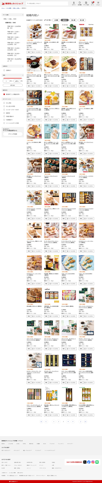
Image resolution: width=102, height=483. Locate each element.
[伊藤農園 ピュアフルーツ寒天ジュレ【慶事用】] (51, 97)
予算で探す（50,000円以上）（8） (14, 60)
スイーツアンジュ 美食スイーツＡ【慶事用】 (51, 209)
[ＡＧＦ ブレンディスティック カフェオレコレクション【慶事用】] (34, 394)
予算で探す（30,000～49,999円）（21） (13, 54)
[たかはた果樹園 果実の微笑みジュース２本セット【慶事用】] (69, 394)
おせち (44, 443)
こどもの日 (10, 443)
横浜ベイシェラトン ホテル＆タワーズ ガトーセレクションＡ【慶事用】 (51, 76)
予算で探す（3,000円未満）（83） (14, 27)
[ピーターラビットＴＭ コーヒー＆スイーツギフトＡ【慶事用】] (51, 230)
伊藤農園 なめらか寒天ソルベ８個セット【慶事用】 (68, 109)
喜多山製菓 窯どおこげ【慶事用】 (34, 306)
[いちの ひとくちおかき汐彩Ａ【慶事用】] (69, 262)
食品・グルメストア (27, 450)
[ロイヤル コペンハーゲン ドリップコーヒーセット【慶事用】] (86, 327)
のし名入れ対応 (10, 106)
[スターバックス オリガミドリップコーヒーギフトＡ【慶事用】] (86, 295)
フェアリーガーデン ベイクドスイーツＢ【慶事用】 (34, 209)
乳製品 (53, 462)
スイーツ (29, 468)
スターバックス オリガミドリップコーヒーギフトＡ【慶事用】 (86, 306)
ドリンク (41, 465)
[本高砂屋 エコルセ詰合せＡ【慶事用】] (51, 31)
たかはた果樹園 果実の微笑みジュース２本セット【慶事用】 (69, 405)
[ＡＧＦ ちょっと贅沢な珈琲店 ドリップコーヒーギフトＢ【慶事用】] (86, 360)
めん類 (3, 468)
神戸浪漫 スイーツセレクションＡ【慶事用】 (86, 143)
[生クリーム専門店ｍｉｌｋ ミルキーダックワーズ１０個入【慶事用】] (51, 131)
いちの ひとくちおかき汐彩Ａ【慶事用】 (68, 274)
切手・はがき (4, 462)
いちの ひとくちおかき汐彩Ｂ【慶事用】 (85, 274)
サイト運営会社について (12, 475)
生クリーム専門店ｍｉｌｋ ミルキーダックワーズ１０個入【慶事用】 (51, 144)
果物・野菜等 (42, 462)
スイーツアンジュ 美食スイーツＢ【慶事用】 (34, 241)
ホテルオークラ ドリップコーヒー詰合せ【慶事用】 (51, 372)
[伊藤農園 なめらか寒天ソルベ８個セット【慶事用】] (69, 97)
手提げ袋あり (10, 116)
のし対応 (8, 103)
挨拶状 (8, 113)
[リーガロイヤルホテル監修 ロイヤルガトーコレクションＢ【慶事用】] (34, 97)
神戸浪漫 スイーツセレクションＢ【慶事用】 (34, 176)
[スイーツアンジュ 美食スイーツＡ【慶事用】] (51, 197)
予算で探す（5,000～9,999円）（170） (13, 38)
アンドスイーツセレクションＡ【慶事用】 (50, 176)
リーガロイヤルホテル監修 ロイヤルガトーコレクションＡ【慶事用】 (86, 76)
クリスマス (52, 443)
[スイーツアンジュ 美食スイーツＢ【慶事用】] (34, 230)
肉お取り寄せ (30, 462)
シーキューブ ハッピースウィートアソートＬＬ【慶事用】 (34, 42)
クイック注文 (86, 4)
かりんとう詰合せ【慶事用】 (67, 306)
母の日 (3, 443)
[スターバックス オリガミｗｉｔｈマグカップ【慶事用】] (69, 327)
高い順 (73, 20)
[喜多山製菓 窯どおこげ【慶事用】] (34, 295)
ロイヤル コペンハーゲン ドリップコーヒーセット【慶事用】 (86, 339)
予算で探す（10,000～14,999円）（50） (13, 43)
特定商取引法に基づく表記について (26, 475)
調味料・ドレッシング (31, 465)
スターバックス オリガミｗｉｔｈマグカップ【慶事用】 (68, 339)
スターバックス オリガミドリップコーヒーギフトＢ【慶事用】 (34, 339)
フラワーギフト (42, 468)
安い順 (82, 20)
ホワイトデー (70, 443)
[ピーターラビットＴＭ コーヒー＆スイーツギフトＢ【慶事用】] (69, 230)
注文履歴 (80, 4)
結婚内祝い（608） (10, 22)
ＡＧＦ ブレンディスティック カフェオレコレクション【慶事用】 (34, 405)
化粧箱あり (9, 120)
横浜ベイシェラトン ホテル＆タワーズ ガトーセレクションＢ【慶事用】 (69, 76)
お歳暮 (38, 443)
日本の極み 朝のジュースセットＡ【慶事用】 (51, 405)
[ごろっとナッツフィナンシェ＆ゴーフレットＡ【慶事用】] (69, 197)
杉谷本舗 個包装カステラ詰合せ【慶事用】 (51, 274)
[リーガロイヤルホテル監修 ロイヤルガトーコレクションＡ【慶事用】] (86, 63)
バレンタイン (61, 443)
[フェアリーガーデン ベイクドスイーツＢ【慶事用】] (34, 197)
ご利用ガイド (4, 472)
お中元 (24, 443)
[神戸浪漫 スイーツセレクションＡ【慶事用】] (86, 131)
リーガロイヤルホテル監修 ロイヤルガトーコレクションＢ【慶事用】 (34, 110)
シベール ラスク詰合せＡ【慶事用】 (86, 109)
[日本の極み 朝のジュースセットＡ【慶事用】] (51, 394)
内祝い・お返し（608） (10, 19)
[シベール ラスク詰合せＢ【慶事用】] (34, 131)
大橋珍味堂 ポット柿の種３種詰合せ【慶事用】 (51, 306)
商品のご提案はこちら (52, 475)
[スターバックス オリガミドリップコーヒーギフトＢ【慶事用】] (34, 327)
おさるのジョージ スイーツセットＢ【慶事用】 (34, 274)
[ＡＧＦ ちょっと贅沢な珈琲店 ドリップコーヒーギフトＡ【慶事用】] (69, 360)
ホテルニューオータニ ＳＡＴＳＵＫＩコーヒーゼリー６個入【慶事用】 (34, 76)
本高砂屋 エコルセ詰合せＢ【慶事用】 (68, 42)
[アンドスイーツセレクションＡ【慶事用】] (51, 165)
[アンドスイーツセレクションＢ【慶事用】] (69, 165)
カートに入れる (37, 52)
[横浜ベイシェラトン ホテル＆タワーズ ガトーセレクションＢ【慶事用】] (69, 63)
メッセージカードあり (12, 110)
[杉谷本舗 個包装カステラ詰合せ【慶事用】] (51, 262)
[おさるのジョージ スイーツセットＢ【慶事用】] (34, 262)
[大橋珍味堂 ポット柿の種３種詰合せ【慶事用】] (51, 295)
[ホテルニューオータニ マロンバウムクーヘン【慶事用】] (86, 31)
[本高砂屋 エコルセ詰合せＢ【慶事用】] (69, 31)
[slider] (3, 78)
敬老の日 (31, 443)
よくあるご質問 (12, 472)
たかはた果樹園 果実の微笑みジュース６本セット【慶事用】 (86, 405)
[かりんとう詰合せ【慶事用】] (69, 295)
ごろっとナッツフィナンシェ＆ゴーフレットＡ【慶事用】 (68, 209)
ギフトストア (17, 450)
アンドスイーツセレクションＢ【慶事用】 (68, 176)
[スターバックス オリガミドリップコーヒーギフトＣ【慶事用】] (51, 327)
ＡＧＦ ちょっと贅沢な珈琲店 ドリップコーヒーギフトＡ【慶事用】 (68, 373)
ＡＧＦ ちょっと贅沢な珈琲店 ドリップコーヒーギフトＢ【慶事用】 (86, 373)
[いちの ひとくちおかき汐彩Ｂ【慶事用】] (86, 262)
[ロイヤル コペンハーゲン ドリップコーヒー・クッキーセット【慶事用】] (34, 360)
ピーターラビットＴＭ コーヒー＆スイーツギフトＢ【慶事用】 (68, 241)
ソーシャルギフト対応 (12, 123)
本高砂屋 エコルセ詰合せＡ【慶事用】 (51, 42)
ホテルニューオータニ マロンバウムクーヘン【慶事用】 (86, 42)
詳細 (29, 52)
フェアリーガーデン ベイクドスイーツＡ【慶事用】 (86, 176)
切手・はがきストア (6, 450)
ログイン (74, 4)
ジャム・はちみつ (18, 465)
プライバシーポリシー (41, 475)
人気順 (56, 20)
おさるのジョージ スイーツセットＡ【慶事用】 (86, 241)
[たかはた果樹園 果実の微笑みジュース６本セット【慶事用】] (86, 394)
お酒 (53, 465)
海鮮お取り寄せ (17, 462)
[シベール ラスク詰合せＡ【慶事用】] (86, 97)
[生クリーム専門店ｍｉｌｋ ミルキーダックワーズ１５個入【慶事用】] (69, 131)
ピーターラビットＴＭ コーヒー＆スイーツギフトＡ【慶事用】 (51, 241)
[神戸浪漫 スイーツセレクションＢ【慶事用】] (34, 165)
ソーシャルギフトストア (50, 450)
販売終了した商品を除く (13, 94)
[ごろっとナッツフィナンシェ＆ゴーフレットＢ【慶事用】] (86, 197)
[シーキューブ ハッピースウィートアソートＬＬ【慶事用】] (34, 31)
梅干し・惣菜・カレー (6, 465)
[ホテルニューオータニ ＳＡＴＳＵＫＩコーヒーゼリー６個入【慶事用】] (34, 63)
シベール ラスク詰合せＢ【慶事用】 (34, 143)
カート (92, 4)
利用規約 (3, 475)
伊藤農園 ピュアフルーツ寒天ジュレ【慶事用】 (51, 109)
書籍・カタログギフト (57, 468)
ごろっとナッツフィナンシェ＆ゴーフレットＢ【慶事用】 (86, 209)
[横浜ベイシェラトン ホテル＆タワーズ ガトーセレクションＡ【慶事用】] (51, 63)
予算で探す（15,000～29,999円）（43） (13, 49)
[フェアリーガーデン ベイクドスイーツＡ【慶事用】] (86, 165)
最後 (85, 421)
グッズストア (38, 450)
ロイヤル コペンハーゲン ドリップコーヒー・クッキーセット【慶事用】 (34, 373)
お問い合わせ (20, 472)
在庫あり (8, 70)
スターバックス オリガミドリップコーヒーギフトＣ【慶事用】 (51, 339)
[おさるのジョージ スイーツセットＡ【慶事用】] (86, 230)
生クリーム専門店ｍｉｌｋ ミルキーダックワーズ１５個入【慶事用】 (68, 144)
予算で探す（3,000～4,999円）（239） (13, 32)
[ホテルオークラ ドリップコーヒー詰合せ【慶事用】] (51, 360)
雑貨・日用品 (17, 468)
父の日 (17, 443)
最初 (41, 421)
